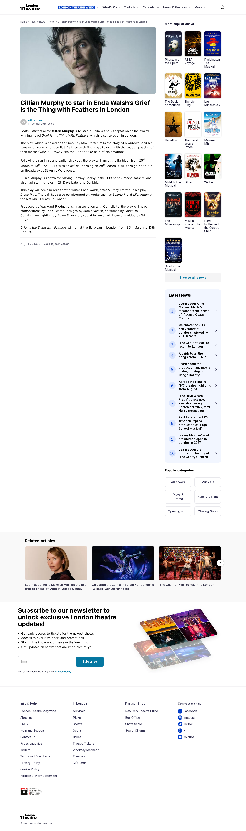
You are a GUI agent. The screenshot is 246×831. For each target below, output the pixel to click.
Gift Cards (80, 763)
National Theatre (38, 199)
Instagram (190, 717)
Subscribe (89, 661)
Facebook (190, 711)
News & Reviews (175, 7)
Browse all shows (193, 277)
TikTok (188, 724)
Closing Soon (208, 511)
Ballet (77, 737)
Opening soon (178, 511)
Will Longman (35, 120)
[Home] (30, 7)
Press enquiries (31, 743)
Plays (77, 717)
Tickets (129, 7)
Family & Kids (208, 497)
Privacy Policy (63, 671)
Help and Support (32, 730)
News (52, 21)
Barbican (124, 160)
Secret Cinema (135, 730)
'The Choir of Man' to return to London (186, 585)
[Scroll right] (220, 563)
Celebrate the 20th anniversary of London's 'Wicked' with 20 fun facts (123, 587)
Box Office (132, 717)
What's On (109, 7)
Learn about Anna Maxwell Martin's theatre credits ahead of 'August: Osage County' (55, 587)
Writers (25, 750)
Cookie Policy (29, 769)
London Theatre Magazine (38, 711)
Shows (77, 724)
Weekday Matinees (86, 750)
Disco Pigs (28, 194)
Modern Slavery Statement (38, 776)
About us (26, 717)
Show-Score (133, 724)
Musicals (207, 482)
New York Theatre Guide (141, 711)
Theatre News (37, 21)
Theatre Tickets (83, 743)
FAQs (24, 724)
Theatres (79, 756)
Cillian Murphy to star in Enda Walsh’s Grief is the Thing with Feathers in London (102, 21)
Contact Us (27, 737)
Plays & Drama (178, 497)
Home (23, 21)
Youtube (189, 737)
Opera (77, 730)
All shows (178, 482)
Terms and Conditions (35, 756)
